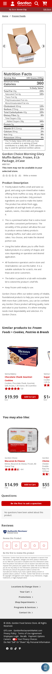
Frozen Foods (19, 16)
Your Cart (25, 591)
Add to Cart (30, 397)
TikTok (15, 649)
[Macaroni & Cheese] (22, 440)
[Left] (4, 46)
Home (5, 16)
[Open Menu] (5, 4)
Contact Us (25, 612)
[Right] (44, 46)
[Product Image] (24, 45)
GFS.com (8, 630)
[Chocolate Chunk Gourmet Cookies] (22, 356)
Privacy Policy (10, 633)
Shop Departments (25, 602)
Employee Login (11, 636)
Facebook (7, 649)
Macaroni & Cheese (15, 459)
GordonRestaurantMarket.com (28, 630)
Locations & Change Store (24, 586)
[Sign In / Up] (12, 3)
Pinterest (19, 649)
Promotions (25, 597)
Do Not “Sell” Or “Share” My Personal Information (27, 642)
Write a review (30, 175)
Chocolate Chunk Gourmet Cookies (18, 377)
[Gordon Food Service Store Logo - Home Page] (24, 3)
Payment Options (36, 636)
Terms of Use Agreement (30, 633)
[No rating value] (10, 175)
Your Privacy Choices (27, 639)
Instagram (11, 649)
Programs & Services (25, 607)
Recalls (23, 636)
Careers (7, 639)
